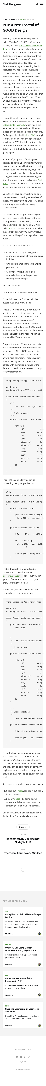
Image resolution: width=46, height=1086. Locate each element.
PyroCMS (30, 135)
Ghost (27, 1069)
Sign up (23, 1062)
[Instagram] (29, 1057)
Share (21, 827)
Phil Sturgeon (12, 4)
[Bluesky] (21, 1057)
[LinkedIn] (17, 1057)
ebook (17, 798)
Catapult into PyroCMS (14, 124)
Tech (22, 19)
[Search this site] (37, 4)
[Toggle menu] (42, 4)
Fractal (12, 228)
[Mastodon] (25, 1057)
